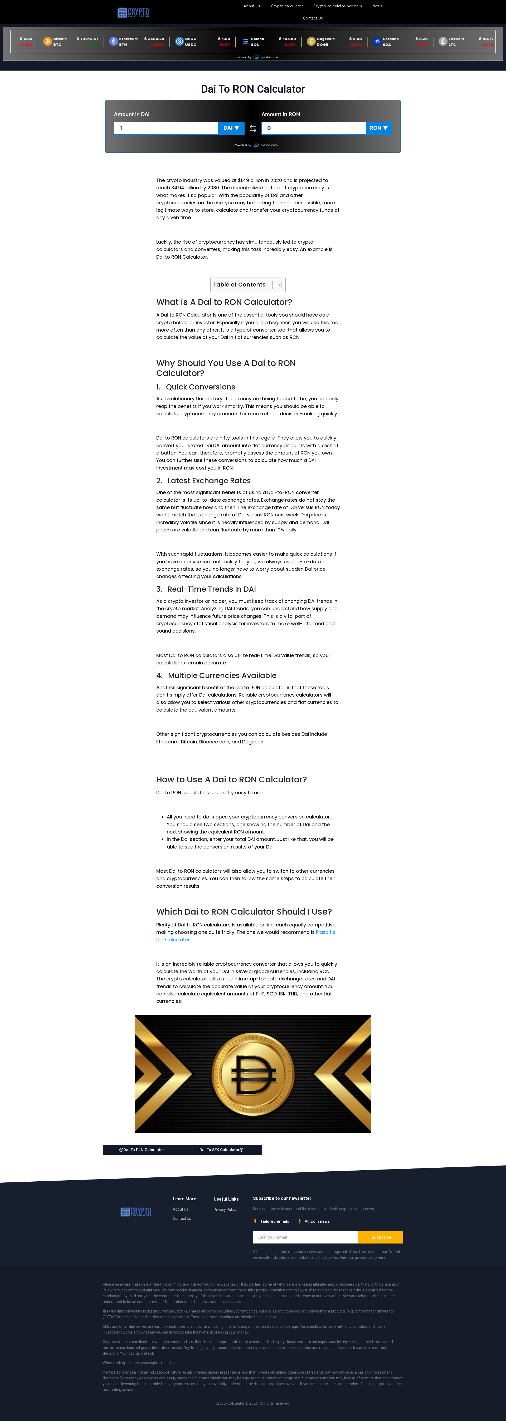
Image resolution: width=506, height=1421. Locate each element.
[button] (231, 128)
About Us (252, 6)
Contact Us (313, 18)
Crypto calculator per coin (337, 6)
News (377, 6)
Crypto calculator (287, 6)
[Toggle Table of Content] (274, 284)
